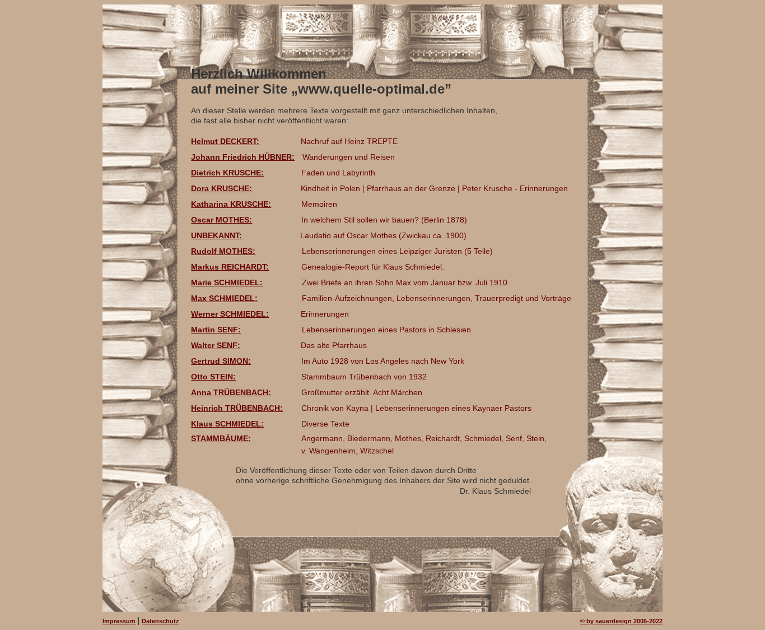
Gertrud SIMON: (221, 360)
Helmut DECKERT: (225, 141)
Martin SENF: (216, 329)
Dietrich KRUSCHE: (227, 172)
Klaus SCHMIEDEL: (227, 423)
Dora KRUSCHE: (221, 188)
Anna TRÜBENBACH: (231, 392)
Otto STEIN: (213, 376)
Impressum (119, 621)
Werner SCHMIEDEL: (230, 313)
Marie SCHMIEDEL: (227, 282)
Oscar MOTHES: (221, 219)
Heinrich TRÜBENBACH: (237, 408)
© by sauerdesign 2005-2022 (621, 621)
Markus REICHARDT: (230, 266)
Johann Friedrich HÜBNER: (243, 156)
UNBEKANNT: (216, 235)
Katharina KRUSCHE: (231, 204)
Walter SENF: (215, 345)
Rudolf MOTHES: (223, 251)
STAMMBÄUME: (221, 438)
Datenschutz (160, 621)
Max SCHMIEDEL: (224, 298)
